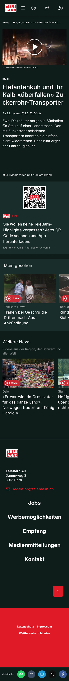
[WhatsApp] (21, 674)
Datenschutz (25, 626)
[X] (52, 674)
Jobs (34, 503)
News (5, 22)
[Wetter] (47, 8)
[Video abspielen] (34, 47)
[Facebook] (63, 674)
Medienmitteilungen (35, 545)
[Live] (34, 8)
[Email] (42, 674)
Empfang (34, 531)
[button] (31, 674)
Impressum (44, 626)
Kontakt (34, 559)
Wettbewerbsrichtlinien (34, 633)
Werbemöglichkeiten (34, 517)
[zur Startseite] (11, 8)
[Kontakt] (61, 8)
